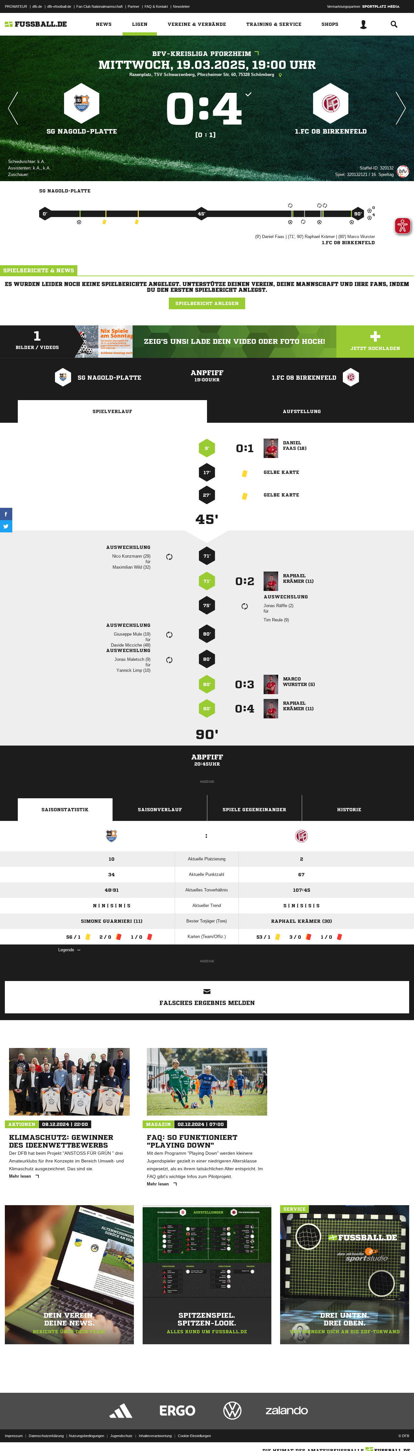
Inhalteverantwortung (155, 1436)
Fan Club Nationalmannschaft (99, 6)
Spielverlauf (112, 411)
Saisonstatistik (65, 809)
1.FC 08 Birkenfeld (331, 131)
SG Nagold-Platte (82, 131)
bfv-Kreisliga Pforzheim (201, 53)
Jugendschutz (121, 1436)
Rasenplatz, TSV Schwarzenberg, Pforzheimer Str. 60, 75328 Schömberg (202, 74)
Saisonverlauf (160, 809)
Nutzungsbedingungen (86, 1436)
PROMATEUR (16, 6)
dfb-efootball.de (59, 6)
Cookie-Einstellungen (194, 1436)
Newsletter (181, 6)
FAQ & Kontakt (156, 6)
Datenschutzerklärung (46, 1436)
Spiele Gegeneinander (254, 809)
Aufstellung (302, 411)
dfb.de (37, 6)
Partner (133, 6)
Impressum (14, 1436)
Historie (349, 809)
